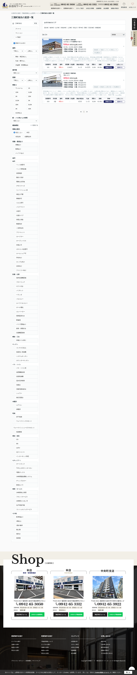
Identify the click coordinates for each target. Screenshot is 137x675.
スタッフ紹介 (80, 8)
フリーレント (20, 232)
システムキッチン (22, 356)
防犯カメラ (19, 485)
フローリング (20, 282)
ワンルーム (19, 88)
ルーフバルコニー (22, 303)
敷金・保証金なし (21, 56)
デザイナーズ (20, 186)
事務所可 (19, 198)
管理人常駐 (19, 219)
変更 (35, 23)
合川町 (57, 27)
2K (16, 96)
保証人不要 (19, 194)
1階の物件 (19, 525)
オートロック (20, 464)
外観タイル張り (21, 340)
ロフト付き (19, 286)
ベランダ (19, 294)
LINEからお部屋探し (37, 614)
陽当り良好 (19, 177)
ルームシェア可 (21, 253)
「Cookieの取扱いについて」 (102, 672)
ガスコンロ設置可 (22, 249)
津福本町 (63, 27)
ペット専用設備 (21, 169)
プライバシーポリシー (17, 661)
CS (17, 439)
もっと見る (121, 61)
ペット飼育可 (20, 165)
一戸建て (18, 37)
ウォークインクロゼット (24, 421)
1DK (17, 92)
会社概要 (106, 8)
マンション (19, 33)
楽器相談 (19, 173)
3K (29, 100)
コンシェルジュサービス (24, 509)
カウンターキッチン (22, 360)
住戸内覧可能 (20, 505)
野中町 (81, 27)
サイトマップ (36, 661)
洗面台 (18, 385)
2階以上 (18, 521)
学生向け (19, 257)
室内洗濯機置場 (21, 278)
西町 (85, 27)
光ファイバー (20, 452)
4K (16, 109)
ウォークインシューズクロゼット (24, 427)
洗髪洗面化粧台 (21, 389)
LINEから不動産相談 (76, 614)
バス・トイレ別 (21, 368)
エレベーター (20, 311)
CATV (18, 448)
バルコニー (19, 299)
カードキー (19, 236)
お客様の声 (74, 641)
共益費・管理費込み (22, 65)
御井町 (52, 27)
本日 (28, 132)
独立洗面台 (19, 397)
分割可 (18, 211)
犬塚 (75, 49)
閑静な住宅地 (20, 181)
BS (17, 443)
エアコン (19, 405)
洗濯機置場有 (20, 332)
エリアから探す (15, 641)
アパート (18, 29)
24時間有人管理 (21, 492)
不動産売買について (47, 641)
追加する (119, 67)
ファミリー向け (21, 270)
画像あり (18, 145)
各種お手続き (115, 8)
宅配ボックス (20, 472)
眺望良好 (19, 224)
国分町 (46, 27)
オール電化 (19, 307)
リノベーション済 (22, 190)
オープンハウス (21, 241)
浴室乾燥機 (19, 376)
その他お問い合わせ (107, 653)
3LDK (30, 104)
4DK (29, 109)
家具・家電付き (21, 328)
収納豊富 (19, 432)
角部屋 (18, 538)
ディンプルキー (21, 481)
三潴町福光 (73, 39)
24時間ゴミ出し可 (22, 501)
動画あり (18, 149)
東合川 (75, 27)
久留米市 (67, 39)
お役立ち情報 (90, 8)
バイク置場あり (21, 324)
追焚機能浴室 (20, 372)
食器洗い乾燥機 (21, 352)
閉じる (128, 672)
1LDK (30, 92)
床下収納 (19, 417)
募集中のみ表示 (20, 43)
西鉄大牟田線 (68, 49)
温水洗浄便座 (20, 380)
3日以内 (18, 136)
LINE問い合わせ (105, 644)
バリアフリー (20, 207)
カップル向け (20, 262)
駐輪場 (18, 320)
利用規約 (28, 661)
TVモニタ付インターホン (24, 468)
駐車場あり (19, 517)
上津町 (70, 27)
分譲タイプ (19, 215)
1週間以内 (28, 136)
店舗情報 (98, 8)
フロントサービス (22, 497)
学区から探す (15, 650)
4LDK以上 (19, 113)
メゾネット (19, 290)
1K (29, 88)
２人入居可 (19, 203)
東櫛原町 (98, 27)
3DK (17, 104)
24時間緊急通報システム (24, 476)
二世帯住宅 (19, 228)
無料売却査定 (105, 647)
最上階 (18, 529)
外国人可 (19, 245)
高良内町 (91, 27)
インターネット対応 (22, 456)
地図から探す (15, 647)
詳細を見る (109, 67)
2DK (29, 96)
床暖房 (18, 409)
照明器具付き (20, 316)
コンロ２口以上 (21, 348)
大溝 (75, 85)
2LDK (17, 100)
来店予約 (103, 641)
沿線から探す (15, 644)
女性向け (19, 266)
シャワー (19, 393)
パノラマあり (20, 153)
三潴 (75, 51)
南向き (18, 534)
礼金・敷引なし (20, 61)
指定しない (19, 132)
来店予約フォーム (21, 614)
